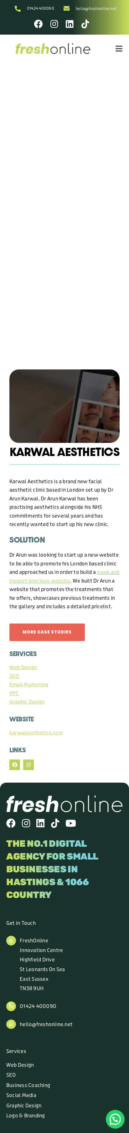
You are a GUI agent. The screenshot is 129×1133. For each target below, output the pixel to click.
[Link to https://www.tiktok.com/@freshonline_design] (85, 24)
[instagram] (28, 765)
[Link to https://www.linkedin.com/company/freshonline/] (70, 24)
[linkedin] (40, 823)
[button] (115, 1119)
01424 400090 (40, 8)
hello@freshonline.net (96, 8)
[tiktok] (55, 823)
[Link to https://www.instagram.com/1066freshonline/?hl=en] (54, 24)
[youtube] (70, 823)
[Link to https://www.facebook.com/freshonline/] (38, 24)
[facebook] (14, 765)
